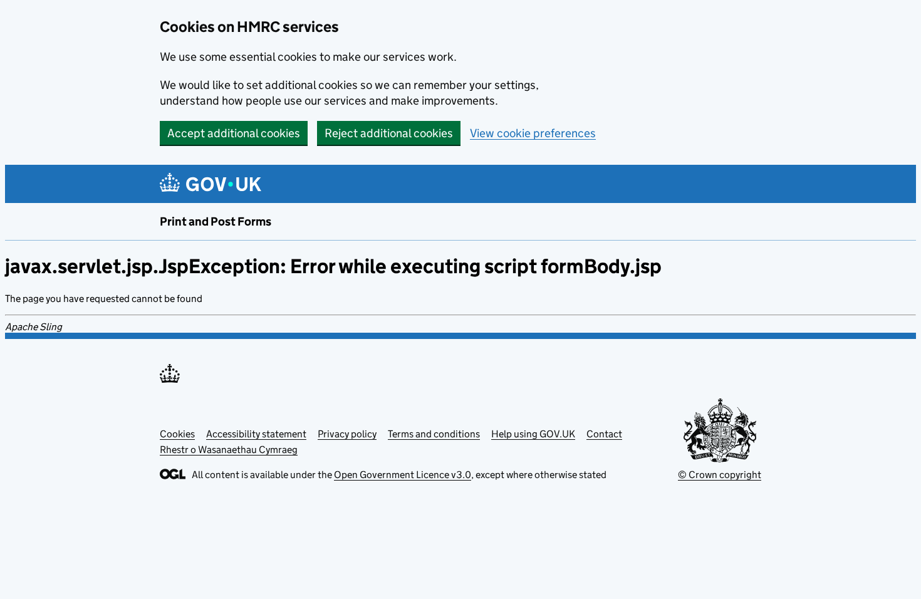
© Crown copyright (719, 475)
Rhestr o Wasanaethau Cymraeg (229, 450)
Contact (604, 434)
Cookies (177, 434)
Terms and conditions (434, 434)
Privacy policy (347, 434)
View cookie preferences (533, 133)
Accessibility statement (256, 434)
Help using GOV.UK (533, 434)
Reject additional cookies (389, 133)
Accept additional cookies (233, 133)
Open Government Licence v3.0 (402, 475)
